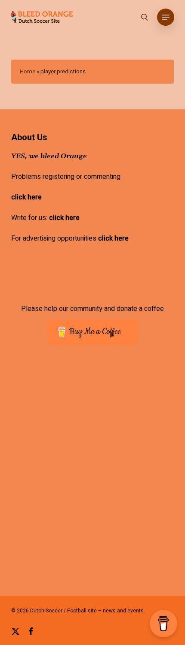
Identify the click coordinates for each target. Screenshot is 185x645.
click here (26, 197)
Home (27, 71)
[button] (165, 17)
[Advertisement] (92, 476)
